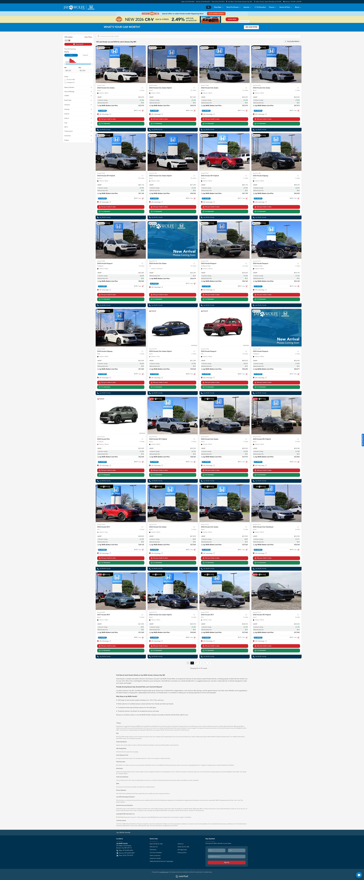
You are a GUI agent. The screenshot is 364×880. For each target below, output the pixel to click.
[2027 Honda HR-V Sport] (121, 591)
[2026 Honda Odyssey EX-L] (276, 152)
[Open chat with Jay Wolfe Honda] (359, 875)
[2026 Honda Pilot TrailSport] (121, 415)
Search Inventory (208, 7)
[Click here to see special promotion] (182, 13)
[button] (239, 2)
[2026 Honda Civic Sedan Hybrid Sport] (173, 64)
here (146, 793)
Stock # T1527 (205, 436)
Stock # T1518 (257, 612)
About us (180, 844)
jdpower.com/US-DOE (171, 825)
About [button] (297, 7)
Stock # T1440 (205, 85)
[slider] (64, 64)
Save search (79, 44)
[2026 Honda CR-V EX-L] (121, 503)
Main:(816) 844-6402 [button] (126, 850)
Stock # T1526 (205, 524)
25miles (245, 90)
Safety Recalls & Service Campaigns (161, 861)
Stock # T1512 (153, 261)
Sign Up (226, 862)
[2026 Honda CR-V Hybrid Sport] (173, 415)
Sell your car (154, 847)
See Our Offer (251, 27)
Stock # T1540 (257, 436)
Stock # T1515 (153, 612)
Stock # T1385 (257, 173)
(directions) (186, 730)
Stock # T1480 (101, 349)
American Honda (155, 858)
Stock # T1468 (205, 349)
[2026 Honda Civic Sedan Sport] (121, 64)
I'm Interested (105, 123)
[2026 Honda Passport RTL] (224, 327)
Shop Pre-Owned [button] (232, 7)
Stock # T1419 (257, 261)
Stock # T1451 (205, 173)
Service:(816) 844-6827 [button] (127, 853)
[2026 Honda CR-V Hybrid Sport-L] (121, 152)
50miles (141, 266)
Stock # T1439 (257, 349)
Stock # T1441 (205, 261)
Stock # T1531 (153, 524)
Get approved (182, 849)
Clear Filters (88, 37)
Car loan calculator (156, 852)
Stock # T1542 (153, 436)
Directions (153, 849)
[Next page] (209, 663)
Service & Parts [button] (284, 7)
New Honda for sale (156, 844)
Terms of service (155, 855)
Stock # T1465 (101, 85)
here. (168, 793)
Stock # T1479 (153, 349)
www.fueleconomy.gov (135, 738)
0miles (193, 441)
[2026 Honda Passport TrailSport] (121, 240)
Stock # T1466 (153, 173)
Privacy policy (182, 852)
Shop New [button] (217, 7)
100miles (141, 178)
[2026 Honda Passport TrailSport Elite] (224, 240)
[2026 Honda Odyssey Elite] (121, 327)
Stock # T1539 (101, 524)
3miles (297, 266)
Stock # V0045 (101, 612)
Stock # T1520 (205, 612)
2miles (142, 90)
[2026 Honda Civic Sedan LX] (173, 240)
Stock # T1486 (101, 173)
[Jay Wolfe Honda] (79, 7)
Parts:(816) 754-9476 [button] (126, 855)
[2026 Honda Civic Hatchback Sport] (276, 503)
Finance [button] (271, 7)
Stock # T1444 (153, 85)
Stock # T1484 (101, 261)
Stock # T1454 (257, 85)
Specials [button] (246, 7)
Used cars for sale (183, 847)
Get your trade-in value (108, 119)
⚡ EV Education (260, 7)
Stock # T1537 (257, 524)
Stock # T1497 (101, 436)
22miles (193, 90)
